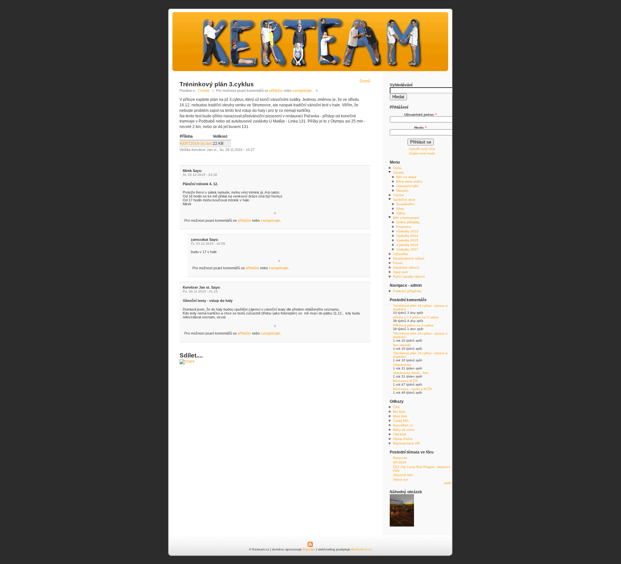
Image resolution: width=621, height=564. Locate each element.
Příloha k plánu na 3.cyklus (413, 325)
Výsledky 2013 (407, 231)
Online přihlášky (408, 222)
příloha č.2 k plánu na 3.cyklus (416, 317)
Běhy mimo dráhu (409, 181)
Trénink (204, 90)
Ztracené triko (403, 475)
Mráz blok (400, 416)
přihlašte (276, 90)
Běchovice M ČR (405, 381)
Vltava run (400, 479)
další (447, 483)
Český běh (401, 420)
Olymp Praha (402, 439)
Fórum (397, 263)
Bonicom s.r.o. (361, 549)
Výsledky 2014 (407, 236)
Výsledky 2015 (407, 240)
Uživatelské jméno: (420, 114)
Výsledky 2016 (407, 245)
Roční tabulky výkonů (409, 276)
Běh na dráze (406, 177)
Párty (400, 208)
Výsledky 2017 (407, 249)
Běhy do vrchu (404, 429)
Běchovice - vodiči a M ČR (412, 389)
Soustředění (405, 204)
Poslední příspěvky (407, 291)
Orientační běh (407, 186)
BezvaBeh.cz (403, 425)
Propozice (403, 227)
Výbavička (400, 254)
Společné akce (404, 199)
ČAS (396, 407)
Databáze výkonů (406, 267)
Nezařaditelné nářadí (408, 258)
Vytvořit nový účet (422, 149)
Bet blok (399, 411)
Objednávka (402, 365)
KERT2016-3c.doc (196, 143)
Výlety (400, 213)
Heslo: (420, 127)
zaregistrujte (302, 90)
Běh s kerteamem (406, 217)
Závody (398, 172)
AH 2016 (399, 462)
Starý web (400, 272)
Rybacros (400, 458)
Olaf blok (399, 434)
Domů (365, 81)
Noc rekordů (402, 345)
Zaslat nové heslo (422, 153)
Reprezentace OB (406, 443)
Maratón (402, 190)
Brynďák (309, 549)
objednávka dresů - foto (411, 373)
